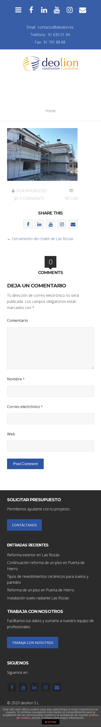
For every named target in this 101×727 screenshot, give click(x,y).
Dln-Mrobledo (31, 190)
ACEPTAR (50, 722)
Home (50, 110)
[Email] (82, 10)
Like (74, 198)
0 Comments (31, 198)
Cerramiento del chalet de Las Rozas (42, 238)
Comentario (17, 320)
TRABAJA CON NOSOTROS (32, 642)
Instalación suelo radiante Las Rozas (38, 598)
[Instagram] (69, 10)
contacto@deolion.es (56, 27)
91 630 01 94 (59, 34)
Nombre (16, 379)
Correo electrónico (25, 406)
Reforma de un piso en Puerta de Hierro (40, 590)
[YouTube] (56, 10)
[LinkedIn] (44, 10)
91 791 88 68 (54, 42)
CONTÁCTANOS (24, 525)
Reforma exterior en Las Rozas (33, 554)
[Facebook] (31, 10)
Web (11, 434)
